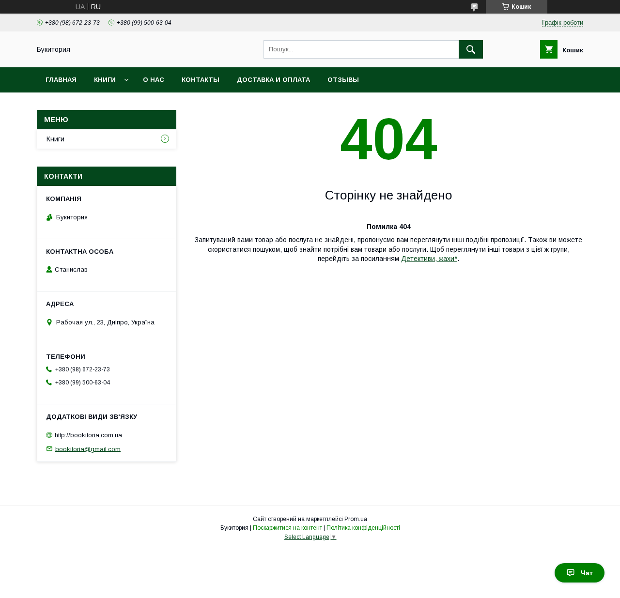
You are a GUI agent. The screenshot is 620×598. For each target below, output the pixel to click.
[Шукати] (471, 49)
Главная (61, 79)
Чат (587, 573)
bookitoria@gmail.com (88, 448)
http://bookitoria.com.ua (88, 435)
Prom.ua (355, 519)
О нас (153, 79)
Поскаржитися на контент (287, 527)
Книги (105, 79)
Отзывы (343, 79)
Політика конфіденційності (363, 527)
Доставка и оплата (273, 79)
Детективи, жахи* (429, 258)
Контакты (200, 79)
